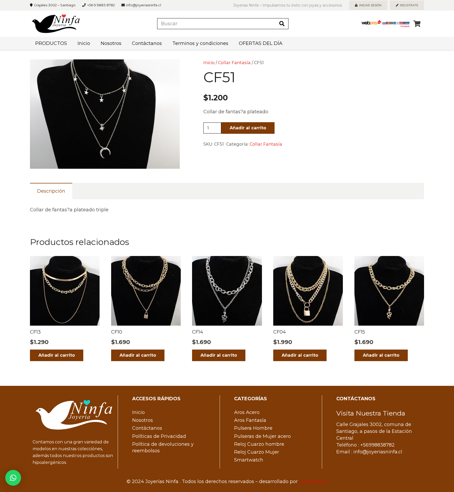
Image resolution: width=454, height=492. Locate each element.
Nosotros (142, 420)
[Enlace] (55, 23)
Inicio (209, 62)
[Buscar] (282, 23)
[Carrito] (417, 24)
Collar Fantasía (234, 62)
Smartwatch (248, 460)
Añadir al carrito (248, 127)
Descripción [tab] (51, 191)
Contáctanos (147, 428)
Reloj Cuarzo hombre (259, 444)
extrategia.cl (313, 481)
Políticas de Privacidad (159, 436)
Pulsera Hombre (253, 428)
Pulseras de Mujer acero (262, 436)
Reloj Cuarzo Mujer (256, 452)
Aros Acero (247, 412)
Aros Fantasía (250, 420)
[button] (170, 68)
